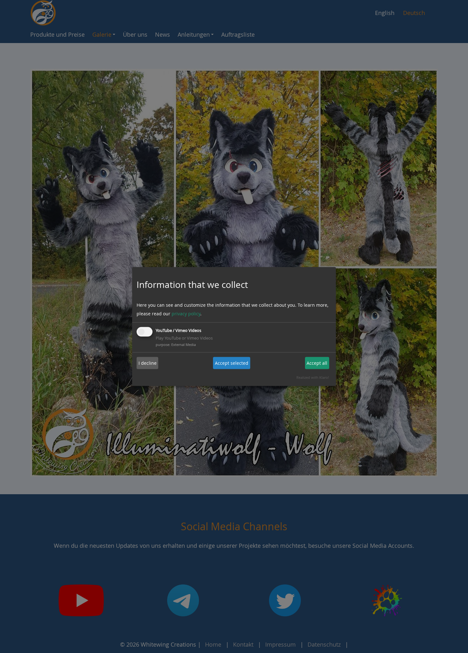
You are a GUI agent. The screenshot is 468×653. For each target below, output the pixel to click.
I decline (147, 363)
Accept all (317, 363)
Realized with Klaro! (312, 377)
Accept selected (231, 363)
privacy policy (186, 313)
